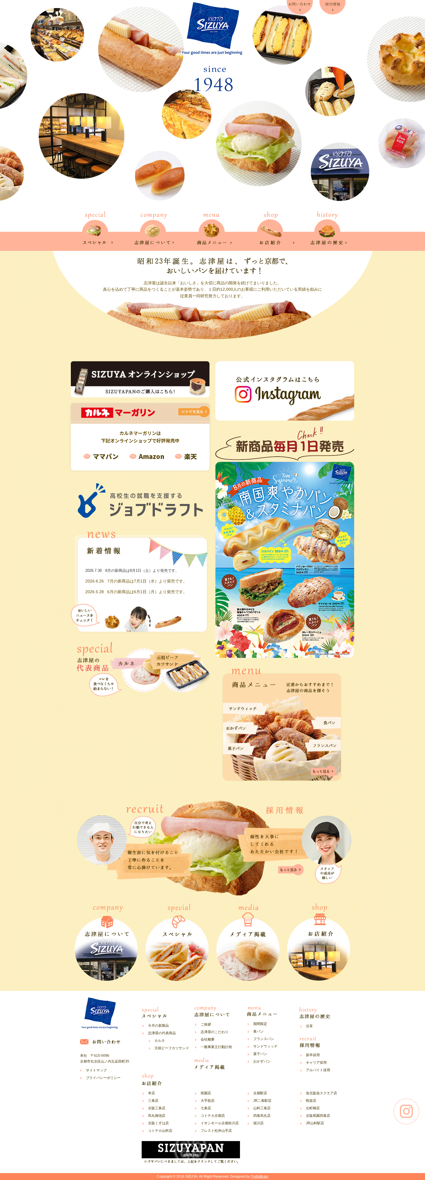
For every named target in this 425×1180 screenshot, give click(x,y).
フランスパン (263, 1039)
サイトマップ (96, 1070)
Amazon (151, 456)
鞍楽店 (311, 1101)
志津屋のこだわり (214, 1032)
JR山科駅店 (315, 1123)
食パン (258, 1031)
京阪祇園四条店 (318, 1116)
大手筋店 (208, 1101)
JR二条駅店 (262, 1101)
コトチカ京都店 (213, 1116)
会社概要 (208, 1039)
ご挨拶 (206, 1024)
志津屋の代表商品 (162, 1033)
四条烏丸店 (262, 1116)
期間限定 (260, 1024)
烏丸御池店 (156, 1116)
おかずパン (262, 1061)
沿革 (309, 1026)
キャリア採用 (316, 1062)
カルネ (159, 1041)
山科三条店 (262, 1108)
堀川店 (258, 1123)
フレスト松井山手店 (216, 1131)
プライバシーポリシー (103, 1078)
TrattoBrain (259, 1177)
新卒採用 (313, 1055)
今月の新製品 (158, 1026)
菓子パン (260, 1054)
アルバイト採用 (318, 1070)
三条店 (153, 1101)
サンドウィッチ (265, 1046)
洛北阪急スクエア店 (321, 1093)
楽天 (190, 456)
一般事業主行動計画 (216, 1047)
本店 (151, 1093)
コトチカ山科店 (160, 1131)
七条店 (206, 1108)
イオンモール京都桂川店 (220, 1123)
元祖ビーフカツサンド (171, 1048)
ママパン (106, 456)
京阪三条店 (156, 1108)
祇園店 (206, 1093)
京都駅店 (260, 1093)
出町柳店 (313, 1108)
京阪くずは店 (158, 1123)
